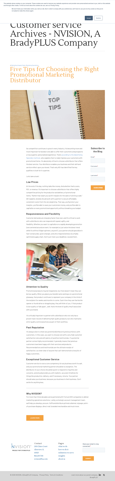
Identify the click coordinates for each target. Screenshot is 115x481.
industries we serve (66, 453)
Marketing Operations (32, 65)
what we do (62, 446)
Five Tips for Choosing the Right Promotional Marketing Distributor (54, 75)
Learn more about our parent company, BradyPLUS (84, 476)
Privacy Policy (44, 475)
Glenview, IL (39, 450)
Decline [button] (98, 18)
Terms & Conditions (56, 475)
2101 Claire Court (40, 446)
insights (61, 456)
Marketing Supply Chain (18, 65)
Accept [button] (89, 18)
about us (61, 459)
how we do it (63, 450)
